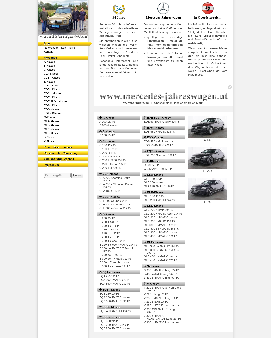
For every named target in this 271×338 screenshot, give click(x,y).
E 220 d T (109, 233)
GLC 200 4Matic (158, 209)
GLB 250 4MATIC (159, 200)
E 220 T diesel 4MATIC (118, 244)
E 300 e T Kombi (114, 262)
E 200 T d (109, 225)
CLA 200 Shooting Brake (114, 179)
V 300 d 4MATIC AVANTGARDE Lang (162, 317)
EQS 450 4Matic (158, 141)
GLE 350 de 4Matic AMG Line (162, 251)
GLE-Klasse (51, 133)
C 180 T (108, 149)
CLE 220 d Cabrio (115, 204)
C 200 (107, 152)
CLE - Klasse (52, 77)
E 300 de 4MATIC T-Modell (116, 250)
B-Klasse (49, 65)
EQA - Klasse (52, 85)
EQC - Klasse (52, 93)
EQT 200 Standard (160, 155)
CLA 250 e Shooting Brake (116, 185)
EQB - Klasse (52, 89)
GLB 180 (154, 196)
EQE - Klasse (52, 97)
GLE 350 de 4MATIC (161, 246)
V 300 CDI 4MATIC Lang (159, 310)
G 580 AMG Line (158, 168)
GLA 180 (153, 178)
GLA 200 (153, 182)
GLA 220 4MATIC (159, 186)
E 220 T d (109, 237)
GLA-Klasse (51, 121)
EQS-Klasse (51, 109)
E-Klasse (49, 81)
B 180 (107, 135)
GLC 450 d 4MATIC (160, 236)
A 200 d (108, 125)
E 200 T (108, 222)
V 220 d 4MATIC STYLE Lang (162, 289)
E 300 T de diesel (114, 266)
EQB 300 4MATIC (114, 297)
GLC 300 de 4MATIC (161, 228)
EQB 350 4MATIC (114, 301)
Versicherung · (59, 158)
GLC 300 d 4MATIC (160, 225)
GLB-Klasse (51, 125)
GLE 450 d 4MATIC (160, 260)
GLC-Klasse (51, 129)
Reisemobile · (60, 153)
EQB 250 (109, 293)
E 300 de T (110, 254)
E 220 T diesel (112, 240)
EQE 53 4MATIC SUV (162, 121)
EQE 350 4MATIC (114, 324)
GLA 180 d (110, 190)
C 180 (107, 145)
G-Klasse (49, 117)
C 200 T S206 (112, 160)
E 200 (107, 218)
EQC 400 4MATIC (115, 311)
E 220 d (108, 229)
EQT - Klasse (52, 113)
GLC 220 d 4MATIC (160, 217)
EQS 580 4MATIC (159, 131)
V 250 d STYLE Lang (161, 305)
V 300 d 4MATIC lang (161, 322)
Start (47, 43)
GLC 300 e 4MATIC (160, 232)
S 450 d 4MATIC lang (161, 277)
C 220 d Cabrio (113, 164)
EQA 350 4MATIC (114, 283)
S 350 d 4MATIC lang (161, 270)
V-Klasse (49, 141)
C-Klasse (49, 69)
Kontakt (48, 51)
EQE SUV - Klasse (55, 101)
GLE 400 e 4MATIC (160, 256)
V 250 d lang (156, 301)
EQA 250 (109, 276)
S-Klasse (49, 137)
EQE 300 (109, 321)
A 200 (107, 121)
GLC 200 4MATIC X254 (163, 213)
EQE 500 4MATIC (114, 328)
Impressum (51, 164)
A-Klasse (49, 61)
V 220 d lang (156, 294)
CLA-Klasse (51, 73)
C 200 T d (110, 156)
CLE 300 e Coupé (115, 208)
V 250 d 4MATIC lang (161, 298)
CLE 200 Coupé (113, 200)
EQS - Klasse (52, 105)
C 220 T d (110, 167)
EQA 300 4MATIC (114, 279)
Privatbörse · (59, 147)
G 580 (152, 165)
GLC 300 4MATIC (159, 221)
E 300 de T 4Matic (115, 258)
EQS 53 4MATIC (158, 145)
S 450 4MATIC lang (160, 274)
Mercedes (50, 57)
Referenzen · (59, 47)
